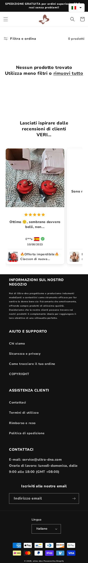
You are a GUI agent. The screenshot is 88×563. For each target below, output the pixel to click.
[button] (6, 19)
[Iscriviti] (74, 498)
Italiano (41, 529)
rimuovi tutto (68, 73)
